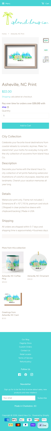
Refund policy (25, 361)
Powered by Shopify (40, 415)
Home (4, 34)
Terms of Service (25, 358)
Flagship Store (26, 343)
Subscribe (42, 398)
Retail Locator (25, 354)
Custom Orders (25, 347)
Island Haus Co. (25, 415)
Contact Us (25, 350)
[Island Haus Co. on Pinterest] (25, 375)
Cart (47, 3)
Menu (7, 3)
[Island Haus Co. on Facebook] (19, 375)
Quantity (6, 110)
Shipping (6, 96)
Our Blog (25, 339)
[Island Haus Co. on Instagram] (31, 375)
